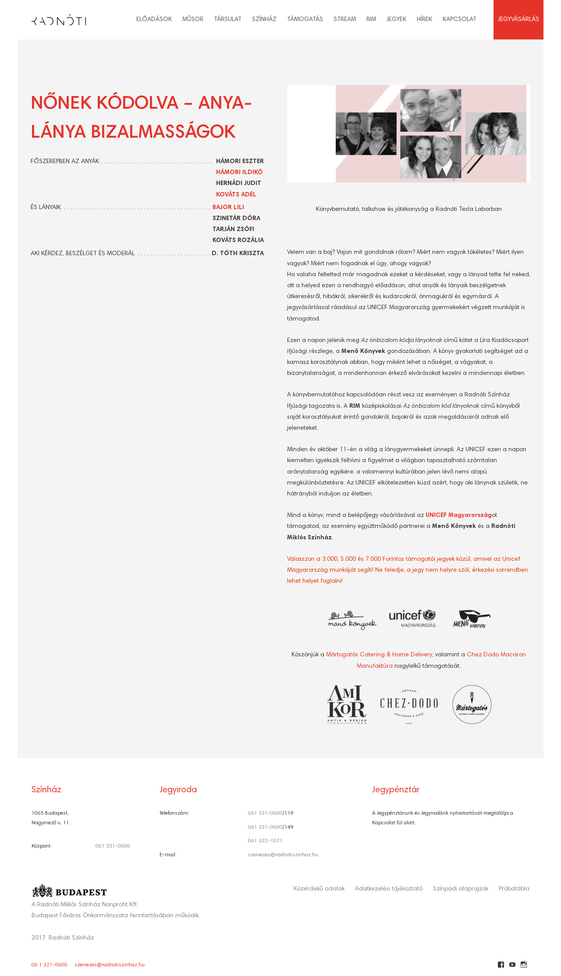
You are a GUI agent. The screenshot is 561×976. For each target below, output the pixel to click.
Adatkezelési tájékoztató (389, 889)
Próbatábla (514, 889)
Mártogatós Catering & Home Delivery (379, 655)
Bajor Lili (228, 208)
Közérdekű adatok (319, 889)
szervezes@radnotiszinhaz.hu (283, 855)
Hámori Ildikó (239, 173)
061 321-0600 (113, 846)
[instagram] (523, 968)
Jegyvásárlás (518, 20)
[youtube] (512, 968)
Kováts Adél (236, 195)
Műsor (192, 20)
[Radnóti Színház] (52, 17)
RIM (371, 20)
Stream (345, 20)
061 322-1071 (265, 841)
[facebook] (500, 968)
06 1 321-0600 (49, 965)
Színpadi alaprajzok (460, 889)
